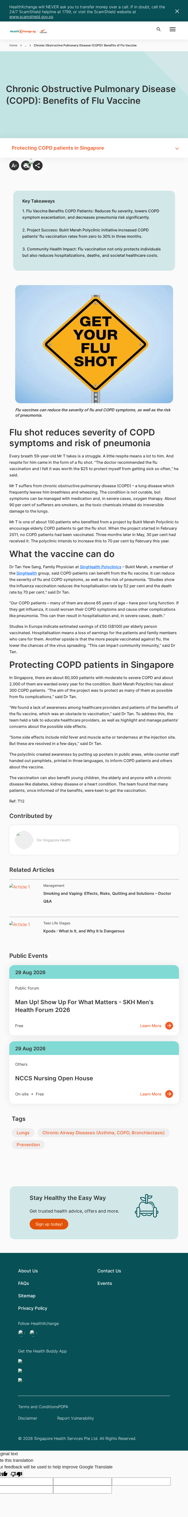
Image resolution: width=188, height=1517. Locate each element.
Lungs (23, 1132)
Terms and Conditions (38, 1406)
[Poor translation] (16, 1473)
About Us (28, 1270)
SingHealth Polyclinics (100, 566)
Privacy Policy (32, 1308)
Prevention (28, 1144)
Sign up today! (48, 1224)
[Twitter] (23, 1333)
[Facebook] (34, 1333)
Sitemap (26, 1295)
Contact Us (109, 1270)
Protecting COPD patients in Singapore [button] (58, 148)
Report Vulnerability (75, 1418)
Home (13, 45)
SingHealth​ (26, 573)
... (25, 45)
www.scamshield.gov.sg (31, 16)
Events (104, 1283)
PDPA (63, 1406)
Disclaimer (27, 1418)
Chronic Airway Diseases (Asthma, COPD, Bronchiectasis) (103, 1132)
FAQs (23, 1283)
